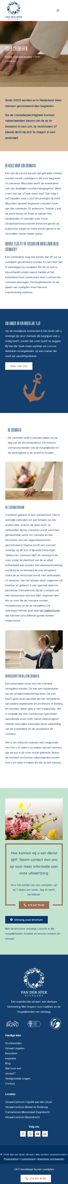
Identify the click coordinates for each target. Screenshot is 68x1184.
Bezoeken (11, 1053)
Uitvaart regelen (23, 56)
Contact (10, 1083)
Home (8, 56)
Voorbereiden (13, 1043)
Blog (7, 1063)
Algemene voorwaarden (50, 1158)
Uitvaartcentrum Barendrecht (22, 1117)
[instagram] (30, 1134)
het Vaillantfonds (50, 610)
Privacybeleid (11, 1158)
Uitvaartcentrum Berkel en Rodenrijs (26, 1107)
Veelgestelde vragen (17, 1078)
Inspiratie (10, 1058)
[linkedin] (45, 1134)
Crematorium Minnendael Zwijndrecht (27, 1112)
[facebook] (23, 1134)
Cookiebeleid (28, 1158)
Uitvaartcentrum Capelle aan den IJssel (28, 1102)
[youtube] (37, 1134)
